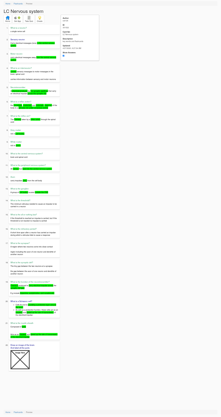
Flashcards (18, 3)
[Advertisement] (81, 86)
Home (7, 3)
